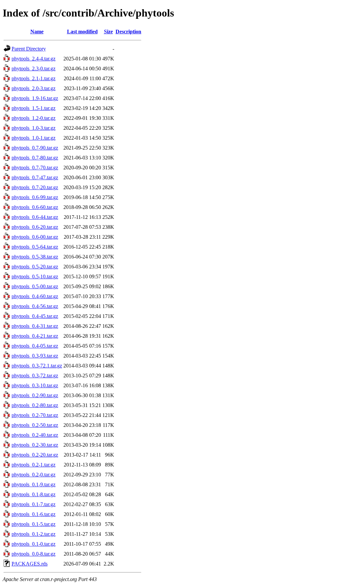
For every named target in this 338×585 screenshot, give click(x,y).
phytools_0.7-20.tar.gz (35, 187)
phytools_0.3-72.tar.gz (35, 375)
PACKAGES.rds (30, 564)
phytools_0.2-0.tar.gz (33, 474)
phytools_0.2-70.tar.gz (35, 415)
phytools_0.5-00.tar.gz (35, 286)
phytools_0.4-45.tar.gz (35, 316)
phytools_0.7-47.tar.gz (35, 177)
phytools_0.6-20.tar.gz (35, 227)
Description (128, 31)
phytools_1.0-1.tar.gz (33, 138)
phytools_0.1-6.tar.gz (33, 514)
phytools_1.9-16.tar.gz (35, 98)
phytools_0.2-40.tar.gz (35, 435)
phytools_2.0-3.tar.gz (33, 88)
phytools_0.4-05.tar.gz (35, 346)
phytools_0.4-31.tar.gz (35, 326)
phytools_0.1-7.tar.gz (33, 504)
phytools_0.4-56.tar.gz (35, 306)
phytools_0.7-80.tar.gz (35, 157)
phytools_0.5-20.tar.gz (35, 266)
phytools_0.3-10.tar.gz (35, 385)
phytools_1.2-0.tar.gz (33, 118)
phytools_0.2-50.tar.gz (35, 425)
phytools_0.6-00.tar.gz (35, 237)
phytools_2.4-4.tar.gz (33, 58)
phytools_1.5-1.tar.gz (33, 108)
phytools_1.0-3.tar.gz (33, 128)
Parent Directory (29, 49)
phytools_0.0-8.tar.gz (33, 554)
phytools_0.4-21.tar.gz (35, 336)
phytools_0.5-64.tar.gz (35, 247)
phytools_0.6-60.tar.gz (35, 207)
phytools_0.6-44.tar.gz (35, 217)
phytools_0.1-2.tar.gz (33, 534)
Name (37, 31)
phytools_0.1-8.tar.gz (33, 494)
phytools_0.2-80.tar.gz (35, 405)
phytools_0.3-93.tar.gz (35, 356)
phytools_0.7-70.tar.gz (35, 167)
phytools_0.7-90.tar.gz (35, 148)
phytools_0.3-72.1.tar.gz (37, 365)
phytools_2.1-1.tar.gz (33, 78)
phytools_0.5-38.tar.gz (35, 256)
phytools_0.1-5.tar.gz (33, 524)
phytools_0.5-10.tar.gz (35, 276)
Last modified (82, 31)
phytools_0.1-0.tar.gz (33, 544)
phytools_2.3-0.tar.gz (33, 68)
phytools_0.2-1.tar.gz (33, 464)
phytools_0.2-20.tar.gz (35, 455)
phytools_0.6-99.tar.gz (35, 197)
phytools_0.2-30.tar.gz (35, 445)
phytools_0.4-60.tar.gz (35, 296)
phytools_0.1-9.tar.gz (33, 484)
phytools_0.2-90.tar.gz (35, 395)
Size (108, 31)
